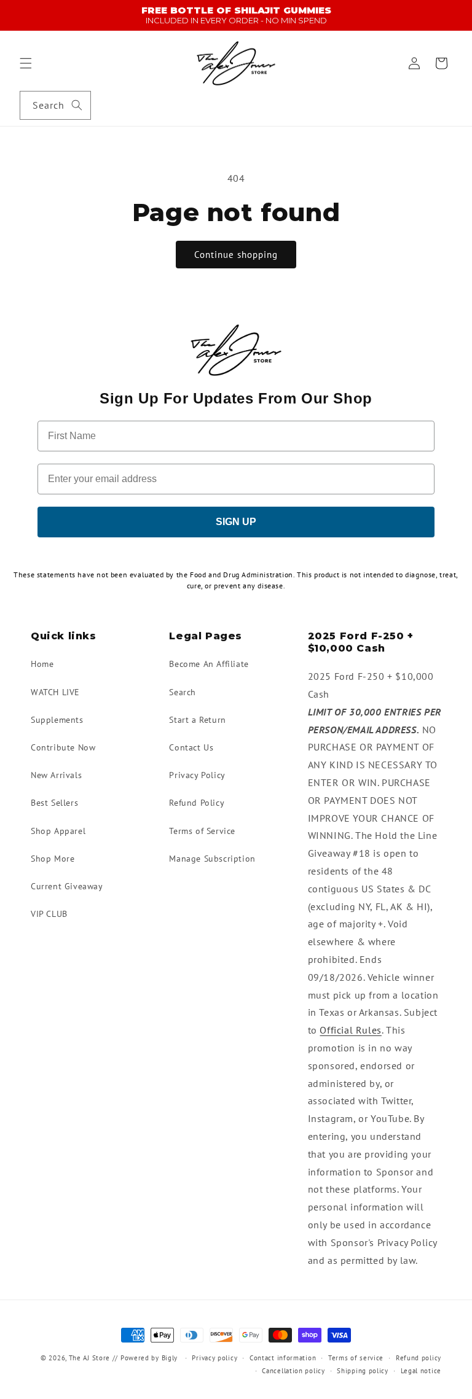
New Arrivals (56, 775)
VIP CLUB (49, 913)
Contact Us (191, 747)
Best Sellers (54, 802)
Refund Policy (196, 802)
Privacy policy (214, 1358)
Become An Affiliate (208, 663)
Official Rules (350, 1030)
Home (42, 663)
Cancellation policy (293, 1370)
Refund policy (418, 1358)
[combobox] (55, 105)
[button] (25, 63)
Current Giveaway (67, 886)
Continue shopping (236, 254)
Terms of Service (202, 830)
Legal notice (421, 1370)
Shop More (52, 858)
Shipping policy (362, 1370)
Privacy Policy (197, 775)
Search (182, 692)
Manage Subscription (212, 858)
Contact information (283, 1358)
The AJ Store (89, 1358)
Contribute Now (63, 747)
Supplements (57, 719)
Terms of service (356, 1358)
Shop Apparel (58, 830)
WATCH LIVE (55, 692)
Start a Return (197, 719)
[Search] (76, 105)
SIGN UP (236, 521)
